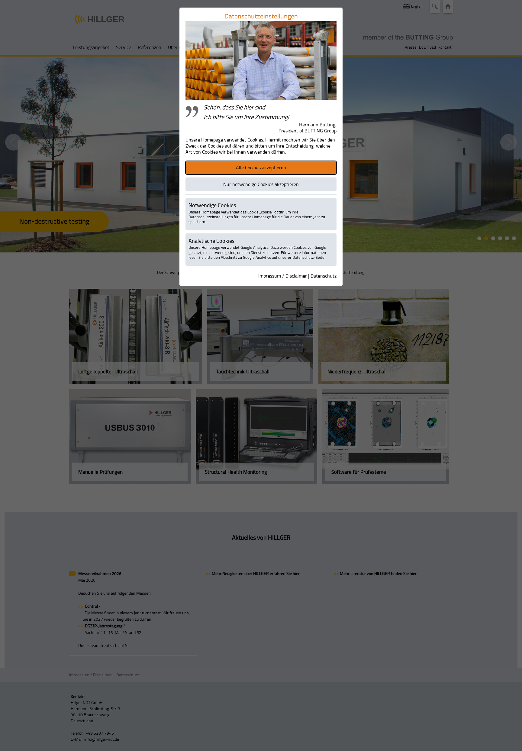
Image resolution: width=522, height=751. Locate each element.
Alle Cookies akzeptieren (261, 167)
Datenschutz (324, 275)
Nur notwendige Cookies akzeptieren (261, 184)
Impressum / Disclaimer (282, 275)
